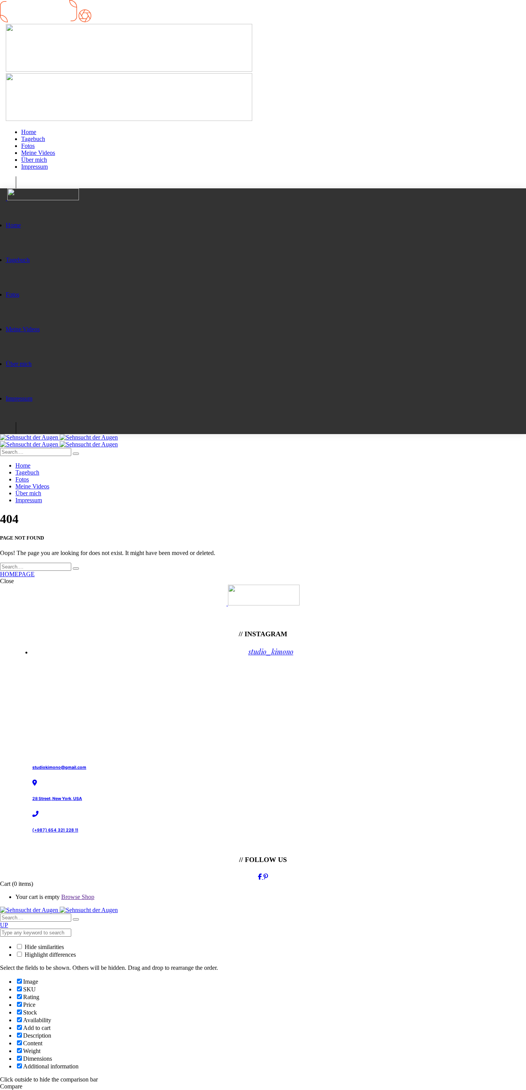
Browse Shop (77, 897)
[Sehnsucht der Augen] (59, 437)
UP (4, 925)
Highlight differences (49, 954)
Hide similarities (43, 947)
